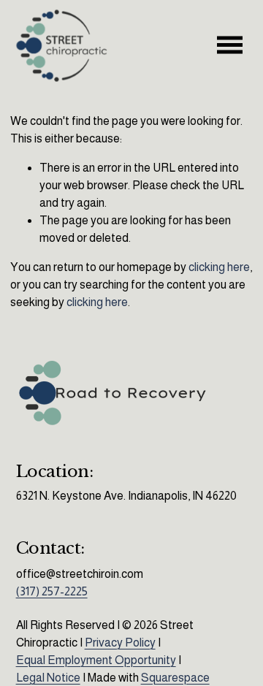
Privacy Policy (120, 642)
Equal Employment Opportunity (96, 660)
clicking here (219, 267)
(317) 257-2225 (52, 591)
